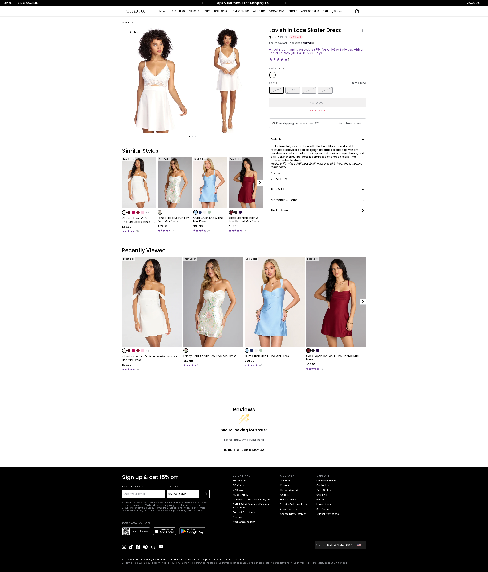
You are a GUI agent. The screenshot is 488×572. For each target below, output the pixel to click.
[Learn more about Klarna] (312, 43)
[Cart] (357, 11)
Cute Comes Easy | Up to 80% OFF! (254, 3)
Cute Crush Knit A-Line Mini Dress (208, 219)
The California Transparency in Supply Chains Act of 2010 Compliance (206, 559)
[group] (157, 80)
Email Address (133, 486)
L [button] (325, 90)
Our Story (285, 480)
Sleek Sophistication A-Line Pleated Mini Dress (244, 219)
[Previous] (203, 3)
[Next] (285, 3)
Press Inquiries (288, 499)
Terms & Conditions (244, 512)
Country (173, 486)
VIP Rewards (240, 490)
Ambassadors (288, 509)
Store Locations (28, 3)
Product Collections (244, 522)
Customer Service (326, 480)
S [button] (292, 90)
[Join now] (205, 494)
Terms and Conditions (167, 508)
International (323, 504)
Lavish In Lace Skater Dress (305, 30)
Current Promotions (327, 514)
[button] (124, 212)
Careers (284, 485)
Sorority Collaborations (293, 504)
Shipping (321, 494)
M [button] (309, 90)
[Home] (136, 11)
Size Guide (359, 83)
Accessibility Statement (293, 514)
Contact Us (323, 485)
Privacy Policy (189, 508)
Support (9, 3)
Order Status (323, 490)
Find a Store (239, 480)
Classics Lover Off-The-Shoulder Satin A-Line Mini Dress (137, 220)
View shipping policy (351, 123)
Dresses (127, 22)
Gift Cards (239, 485)
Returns (320, 499)
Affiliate (284, 494)
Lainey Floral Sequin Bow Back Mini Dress (173, 219)
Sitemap (237, 517)
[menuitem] (162, 11)
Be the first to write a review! (244, 450)
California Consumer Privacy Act (251, 499)
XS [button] (276, 90)
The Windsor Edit (289, 490)
